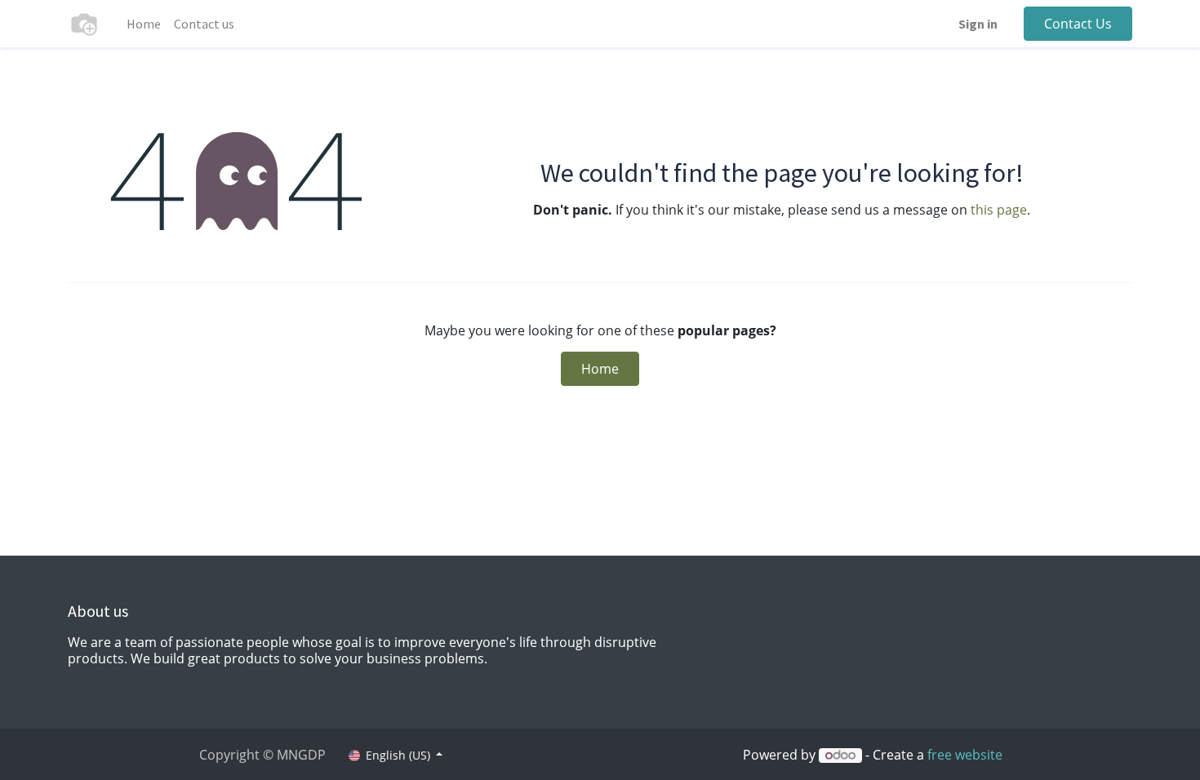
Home (600, 369)
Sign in (978, 24)
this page (999, 210)
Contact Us (1078, 24)
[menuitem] (143, 23)
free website (964, 755)
